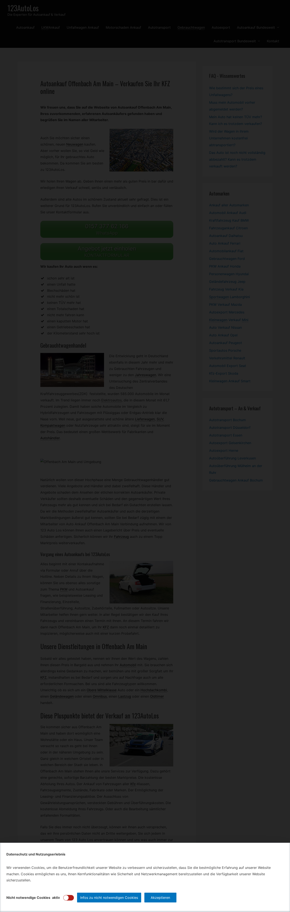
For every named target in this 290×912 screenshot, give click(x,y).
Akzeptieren (160, 897)
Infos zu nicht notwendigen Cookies (109, 897)
